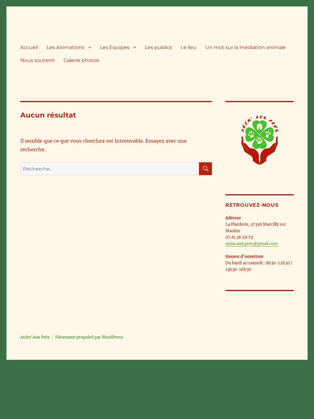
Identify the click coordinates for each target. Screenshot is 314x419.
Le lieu (189, 47)
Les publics (158, 47)
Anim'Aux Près (35, 337)
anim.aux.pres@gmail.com (251, 243)
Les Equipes (114, 47)
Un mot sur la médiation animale (245, 47)
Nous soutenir (37, 60)
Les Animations (65, 47)
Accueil (29, 47)
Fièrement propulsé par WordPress (89, 337)
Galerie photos (81, 60)
